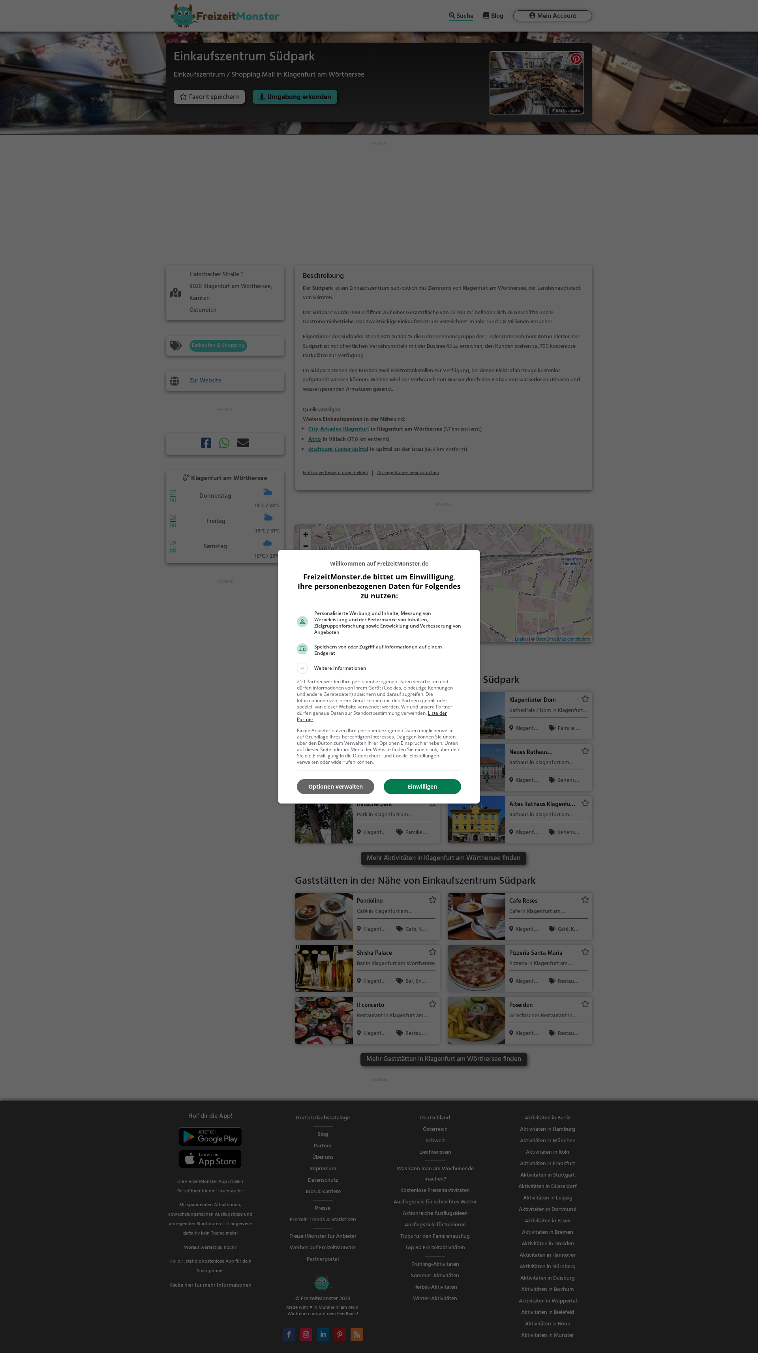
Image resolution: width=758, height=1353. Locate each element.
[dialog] (379, 677)
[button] (379, 668)
